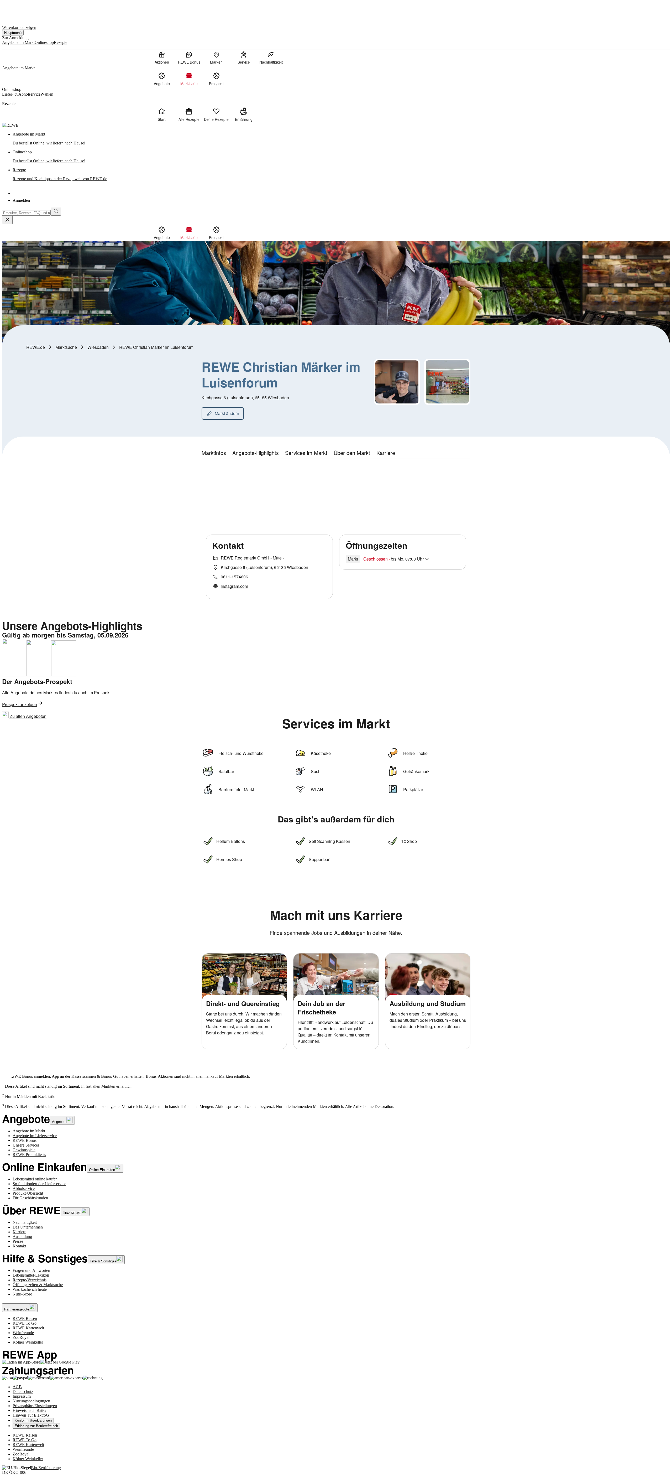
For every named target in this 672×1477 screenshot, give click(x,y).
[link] (341, 139)
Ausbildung (22, 1236)
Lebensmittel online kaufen (35, 1179)
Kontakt (19, 1246)
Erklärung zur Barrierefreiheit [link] (36, 1426)
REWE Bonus (24, 1140)
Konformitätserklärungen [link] (33, 1420)
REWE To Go (24, 1323)
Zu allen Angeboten (27, 716)
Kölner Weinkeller (28, 1342)
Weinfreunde (23, 1332)
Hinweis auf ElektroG (31, 1415)
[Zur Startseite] (20, 10)
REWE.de (35, 347)
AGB (17, 1387)
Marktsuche (66, 347)
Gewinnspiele (24, 1150)
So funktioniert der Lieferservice (39, 1183)
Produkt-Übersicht (28, 1193)
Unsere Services (26, 1145)
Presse (18, 1241)
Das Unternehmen (28, 1227)
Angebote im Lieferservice (35, 1135)
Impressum (22, 1396)
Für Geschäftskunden (30, 1198)
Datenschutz (23, 1391)
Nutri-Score (22, 1294)
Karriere (19, 1232)
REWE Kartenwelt (28, 1328)
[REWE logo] (10, 125)
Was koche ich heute (30, 1289)
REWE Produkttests (29, 1154)
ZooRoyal (21, 1337)
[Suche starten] (56, 211)
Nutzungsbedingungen (31, 1401)
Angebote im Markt (29, 1131)
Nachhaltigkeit (25, 1222)
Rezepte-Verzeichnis (29, 1280)
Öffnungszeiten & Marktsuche (38, 1284)
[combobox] (26, 213)
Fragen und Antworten (31, 1270)
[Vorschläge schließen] (7, 220)
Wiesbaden (98, 347)
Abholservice (24, 1188)
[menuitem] (161, 57)
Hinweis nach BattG (29, 1410)
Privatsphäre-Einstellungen (35, 1405)
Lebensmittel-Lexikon (31, 1275)
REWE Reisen (25, 1318)
